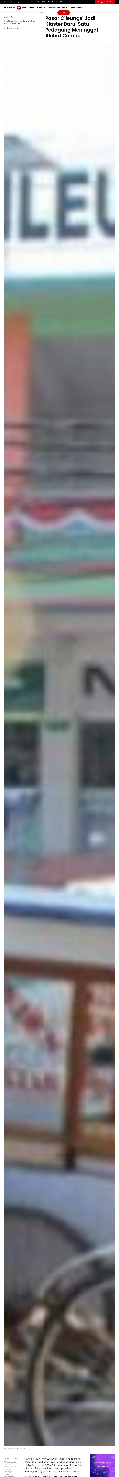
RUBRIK (40, 7)
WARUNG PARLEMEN (56, 7)
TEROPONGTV (77, 7)
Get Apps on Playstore (105, 2)
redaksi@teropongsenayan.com (17, 2)
